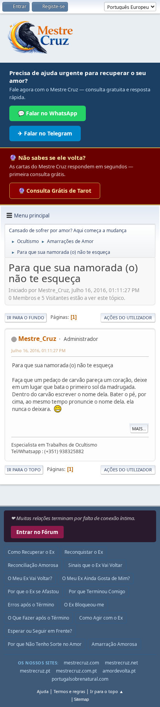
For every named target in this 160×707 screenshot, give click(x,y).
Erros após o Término (31, 604)
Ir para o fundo (25, 317)
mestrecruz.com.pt (76, 671)
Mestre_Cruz (37, 338)
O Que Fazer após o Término (38, 618)
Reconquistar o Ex (83, 552)
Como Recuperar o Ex (31, 552)
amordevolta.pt (119, 671)
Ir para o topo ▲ (106, 691)
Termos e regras (69, 691)
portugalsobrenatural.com (80, 679)
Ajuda (43, 691)
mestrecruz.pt (35, 671)
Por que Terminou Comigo (97, 591)
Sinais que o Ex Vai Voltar (95, 565)
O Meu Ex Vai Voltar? (30, 578)
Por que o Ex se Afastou (33, 591)
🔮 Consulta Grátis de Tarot (54, 190)
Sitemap (81, 699)
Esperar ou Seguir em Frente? (40, 631)
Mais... (139, 428)
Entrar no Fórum (37, 532)
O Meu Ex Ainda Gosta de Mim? (96, 578)
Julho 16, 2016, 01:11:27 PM (38, 350)
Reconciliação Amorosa (33, 565)
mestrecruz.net (121, 662)
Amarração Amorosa (114, 644)
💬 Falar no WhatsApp (47, 113)
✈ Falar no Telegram (45, 133)
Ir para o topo (24, 469)
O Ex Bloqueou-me (84, 604)
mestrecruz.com (81, 662)
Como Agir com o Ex (101, 618)
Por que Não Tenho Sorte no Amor (45, 644)
